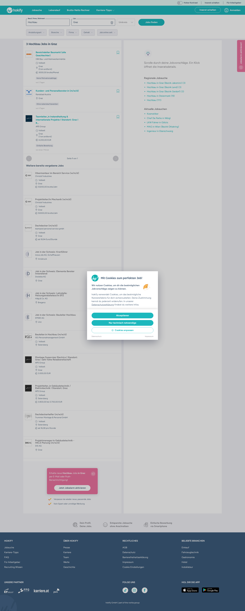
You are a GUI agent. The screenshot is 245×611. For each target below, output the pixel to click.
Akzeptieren (122, 315)
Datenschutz (97, 336)
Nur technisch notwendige (122, 322)
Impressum (149, 336)
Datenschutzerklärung (103, 304)
